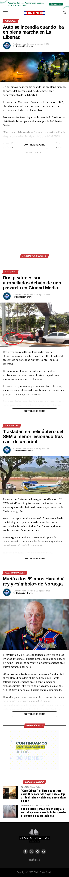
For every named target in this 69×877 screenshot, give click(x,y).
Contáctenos (34, 859)
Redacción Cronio (24, 46)
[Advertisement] (34, 202)
